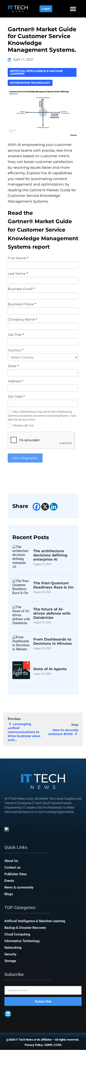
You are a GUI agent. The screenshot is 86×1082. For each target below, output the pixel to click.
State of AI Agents (50, 669)
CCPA (58, 1045)
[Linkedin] (54, 507)
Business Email (21, 289)
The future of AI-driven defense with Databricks (52, 613)
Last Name (18, 273)
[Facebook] (36, 507)
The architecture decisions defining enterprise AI (50, 555)
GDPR (48, 1045)
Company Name (22, 319)
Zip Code (16, 396)
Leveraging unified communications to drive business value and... (24, 732)
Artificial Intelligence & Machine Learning (36, 72)
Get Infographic (25, 458)
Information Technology (30, 82)
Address (15, 381)
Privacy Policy (34, 1045)
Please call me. (23, 425)
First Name (18, 258)
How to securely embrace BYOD (63, 732)
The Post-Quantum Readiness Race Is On (53, 585)
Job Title (16, 335)
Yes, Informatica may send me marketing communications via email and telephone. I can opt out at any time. (42, 415)
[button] (73, 9)
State (13, 366)
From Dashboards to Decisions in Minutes (52, 641)
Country (15, 350)
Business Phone (22, 304)
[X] (45, 507)
